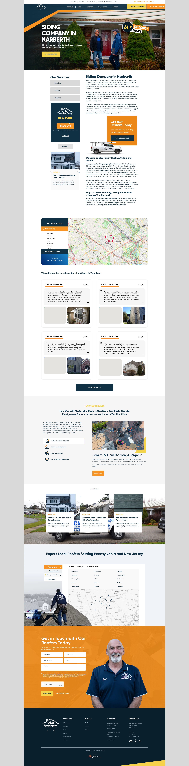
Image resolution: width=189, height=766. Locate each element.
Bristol (73, 582)
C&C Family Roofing (102, 180)
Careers (74, 1)
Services (81, 1)
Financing (108, 1)
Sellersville (120, 586)
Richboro (119, 582)
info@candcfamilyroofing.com (49, 677)
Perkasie (119, 571)
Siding (80, 7)
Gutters (90, 7)
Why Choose (102, 7)
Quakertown (120, 579)
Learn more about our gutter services (108, 113)
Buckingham (75, 586)
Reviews (65, 726)
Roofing (70, 7)
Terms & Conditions (66, 677)
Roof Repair (80, 566)
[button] (113, 238)
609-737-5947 (111, 740)
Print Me (65, 136)
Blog (116, 1)
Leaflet (132, 264)
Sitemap (65, 740)
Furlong (96, 575)
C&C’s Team (66, 723)
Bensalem (74, 575)
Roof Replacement (92, 566)
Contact (115, 7)
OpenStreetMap (139, 264)
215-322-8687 (111, 728)
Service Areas (91, 1)
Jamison (96, 586)
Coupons (100, 1)
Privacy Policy (59, 677)
